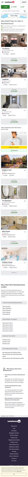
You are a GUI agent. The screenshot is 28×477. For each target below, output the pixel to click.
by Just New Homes (7, 111)
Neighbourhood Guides (14, 440)
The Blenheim (6, 201)
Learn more (19, 471)
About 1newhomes (14, 456)
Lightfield (5, 79)
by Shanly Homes (6, 81)
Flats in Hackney (6, 312)
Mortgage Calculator (14, 433)
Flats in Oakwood (6, 310)
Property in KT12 (6, 339)
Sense (4, 110)
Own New (14, 451)
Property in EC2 (6, 343)
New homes (14, 426)
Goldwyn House (7, 262)
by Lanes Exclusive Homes (8, 202)
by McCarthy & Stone (7, 264)
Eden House (6, 231)
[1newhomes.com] (14, 421)
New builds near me (14, 444)
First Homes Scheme (14, 449)
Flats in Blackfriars (6, 308)
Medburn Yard (6, 170)
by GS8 (4, 171)
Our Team (14, 460)
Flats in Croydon (6, 306)
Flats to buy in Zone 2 (7, 325)
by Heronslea (5, 233)
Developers (14, 430)
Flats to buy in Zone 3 (7, 327)
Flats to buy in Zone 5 (7, 330)
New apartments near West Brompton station (13, 358)
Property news (14, 437)
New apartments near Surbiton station (11, 352)
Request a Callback (14, 147)
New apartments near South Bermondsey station (12, 355)
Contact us (14, 458)
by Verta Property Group (8, 50)
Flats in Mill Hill (6, 314)
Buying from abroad (14, 447)
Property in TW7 (6, 341)
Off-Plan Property (14, 435)
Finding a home (14, 442)
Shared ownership (14, 453)
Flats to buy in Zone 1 (7, 323)
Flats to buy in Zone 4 (7, 328)
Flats (14, 428)
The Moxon (6, 49)
